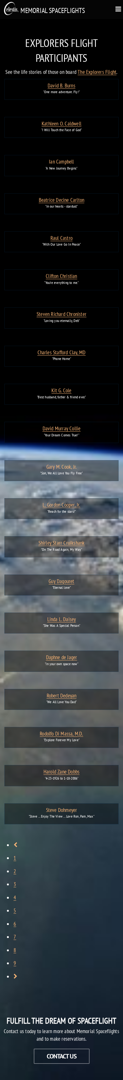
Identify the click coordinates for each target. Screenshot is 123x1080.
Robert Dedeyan (62, 695)
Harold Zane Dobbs (61, 771)
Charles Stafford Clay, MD (62, 352)
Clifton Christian (61, 276)
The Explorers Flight (97, 71)
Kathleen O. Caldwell (61, 123)
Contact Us (62, 1056)
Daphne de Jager (61, 657)
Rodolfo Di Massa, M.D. (61, 733)
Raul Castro (61, 238)
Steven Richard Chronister (61, 314)
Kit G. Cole (61, 390)
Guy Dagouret (61, 581)
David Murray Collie (62, 428)
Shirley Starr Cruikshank (61, 543)
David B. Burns (61, 85)
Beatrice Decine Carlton (62, 200)
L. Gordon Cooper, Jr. (61, 505)
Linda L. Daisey (61, 619)
